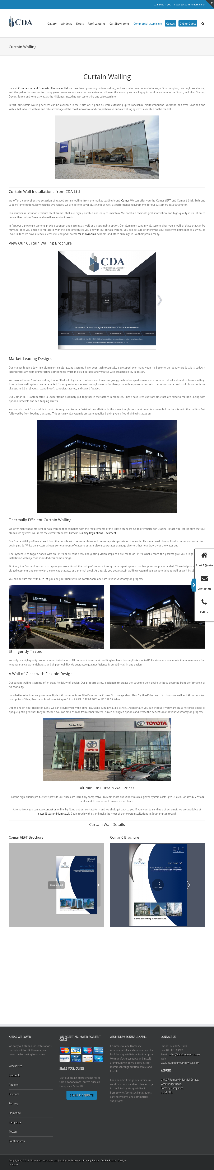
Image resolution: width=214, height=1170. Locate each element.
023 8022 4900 (162, 4)
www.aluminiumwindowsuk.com (180, 1063)
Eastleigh (14, 1075)
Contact (170, 23)
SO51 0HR (166, 1092)
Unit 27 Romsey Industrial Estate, (180, 1079)
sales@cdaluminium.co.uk (189, 4)
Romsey (13, 1103)
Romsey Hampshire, (172, 1088)
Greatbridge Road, (171, 1084)
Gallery (52, 23)
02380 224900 (195, 797)
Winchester (15, 1066)
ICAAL (15, 1164)
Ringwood (15, 1113)
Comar (125, 200)
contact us (50, 809)
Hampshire (15, 1122)
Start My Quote (82, 1095)
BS (148, 660)
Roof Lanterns (96, 23)
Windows (66, 23)
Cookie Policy (108, 1160)
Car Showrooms (119, 23)
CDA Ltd (43, 579)
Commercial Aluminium (148, 23)
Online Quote (188, 23)
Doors (80, 23)
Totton (13, 1131)
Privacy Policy (91, 1160)
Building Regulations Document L (98, 533)
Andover (14, 1084)
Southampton (17, 1141)
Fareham (14, 1094)
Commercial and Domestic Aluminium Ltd (43, 88)
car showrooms (87, 234)
